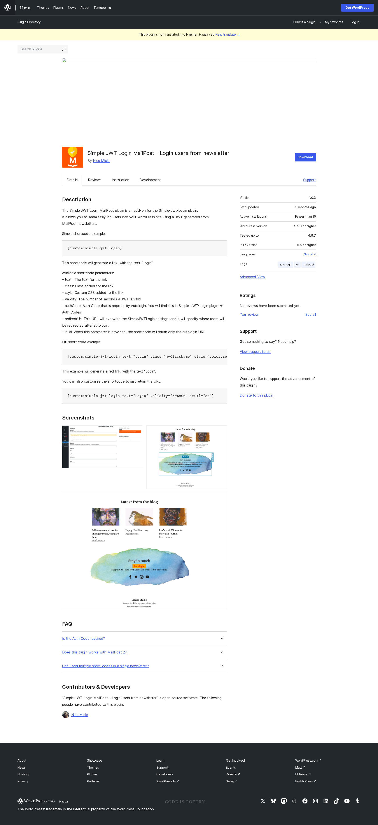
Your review (249, 314)
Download (305, 157)
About (22, 760)
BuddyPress (306, 781)
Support (309, 180)
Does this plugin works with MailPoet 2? (94, 652)
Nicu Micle (101, 160)
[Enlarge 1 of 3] (137, 431)
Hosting (23, 774)
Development (150, 180)
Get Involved (235, 760)
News (22, 767)
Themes (93, 767)
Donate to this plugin (256, 395)
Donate (233, 774)
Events (231, 767)
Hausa (63, 801)
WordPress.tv (168, 781)
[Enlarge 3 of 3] (221, 498)
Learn (160, 760)
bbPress (303, 774)
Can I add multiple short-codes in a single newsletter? (105, 666)
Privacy (23, 781)
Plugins (92, 774)
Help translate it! (227, 34)
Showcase (94, 760)
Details (72, 180)
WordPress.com (308, 760)
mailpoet (308, 264)
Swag (232, 781)
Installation (120, 180)
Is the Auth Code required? (83, 638)
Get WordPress (357, 7)
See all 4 (310, 254)
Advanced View (252, 277)
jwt (297, 264)
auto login (285, 264)
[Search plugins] (64, 49)
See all (310, 314)
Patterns (93, 781)
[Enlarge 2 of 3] (221, 431)
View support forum (255, 351)
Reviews (95, 180)
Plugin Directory (29, 22)
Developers (164, 774)
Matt (300, 767)
